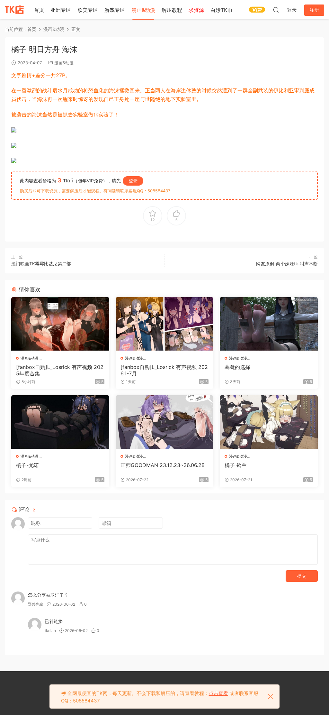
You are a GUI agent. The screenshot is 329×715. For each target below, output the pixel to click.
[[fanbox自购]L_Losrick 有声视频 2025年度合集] (60, 324)
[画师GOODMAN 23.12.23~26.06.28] (165, 422)
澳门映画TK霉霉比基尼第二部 (41, 263)
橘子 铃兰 (236, 465)
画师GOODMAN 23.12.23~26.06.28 (162, 465)
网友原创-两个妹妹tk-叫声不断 (287, 263)
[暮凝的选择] (269, 324)
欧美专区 (87, 10)
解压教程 (172, 10)
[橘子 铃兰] (269, 422)
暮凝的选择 (237, 367)
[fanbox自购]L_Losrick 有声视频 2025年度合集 (59, 370)
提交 (301, 576)
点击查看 (218, 693)
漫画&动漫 (143, 10)
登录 (133, 180)
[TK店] (14, 9)
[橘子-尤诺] (60, 422)
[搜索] (276, 9)
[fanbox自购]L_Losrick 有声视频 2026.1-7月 (164, 370)
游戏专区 (114, 10)
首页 (39, 10)
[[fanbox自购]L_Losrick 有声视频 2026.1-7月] (165, 324)
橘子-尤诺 (27, 465)
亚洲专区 (60, 10)
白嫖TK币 (221, 10)
